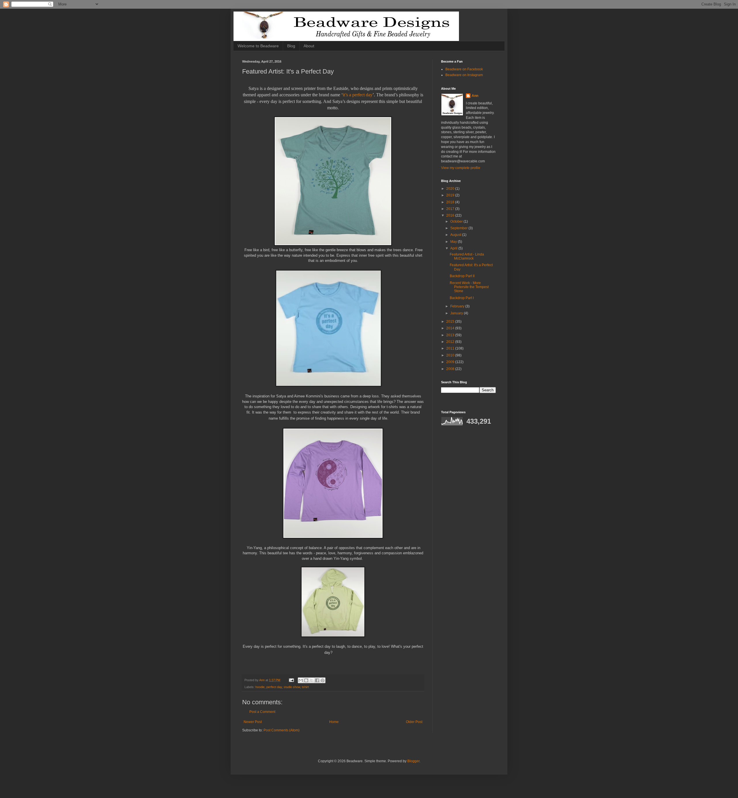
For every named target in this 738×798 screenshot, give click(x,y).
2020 (450, 189)
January (457, 313)
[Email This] (301, 680)
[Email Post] (291, 680)
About (309, 46)
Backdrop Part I (462, 298)
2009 (450, 362)
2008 (450, 369)
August (456, 235)
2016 (450, 215)
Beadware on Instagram (464, 75)
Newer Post (253, 722)
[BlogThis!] (306, 680)
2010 (450, 355)
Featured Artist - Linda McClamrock (467, 256)
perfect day (274, 687)
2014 (450, 328)
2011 (450, 348)
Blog (291, 46)
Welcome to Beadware (258, 46)
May (454, 242)
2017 (450, 209)
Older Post (414, 722)
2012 (450, 342)
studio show (292, 687)
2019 (450, 195)
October (457, 221)
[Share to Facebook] (317, 680)
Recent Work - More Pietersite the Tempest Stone (469, 287)
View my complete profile (460, 168)
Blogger (413, 761)
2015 (450, 322)
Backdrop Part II (462, 276)
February (457, 306)
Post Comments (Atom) (281, 730)
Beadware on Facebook (464, 69)
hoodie (260, 687)
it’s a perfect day (357, 94)
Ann (475, 96)
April (454, 248)
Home (334, 722)
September (459, 228)
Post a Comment (262, 712)
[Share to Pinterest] (322, 680)
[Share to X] (312, 680)
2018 (450, 202)
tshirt (305, 687)
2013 (450, 335)
